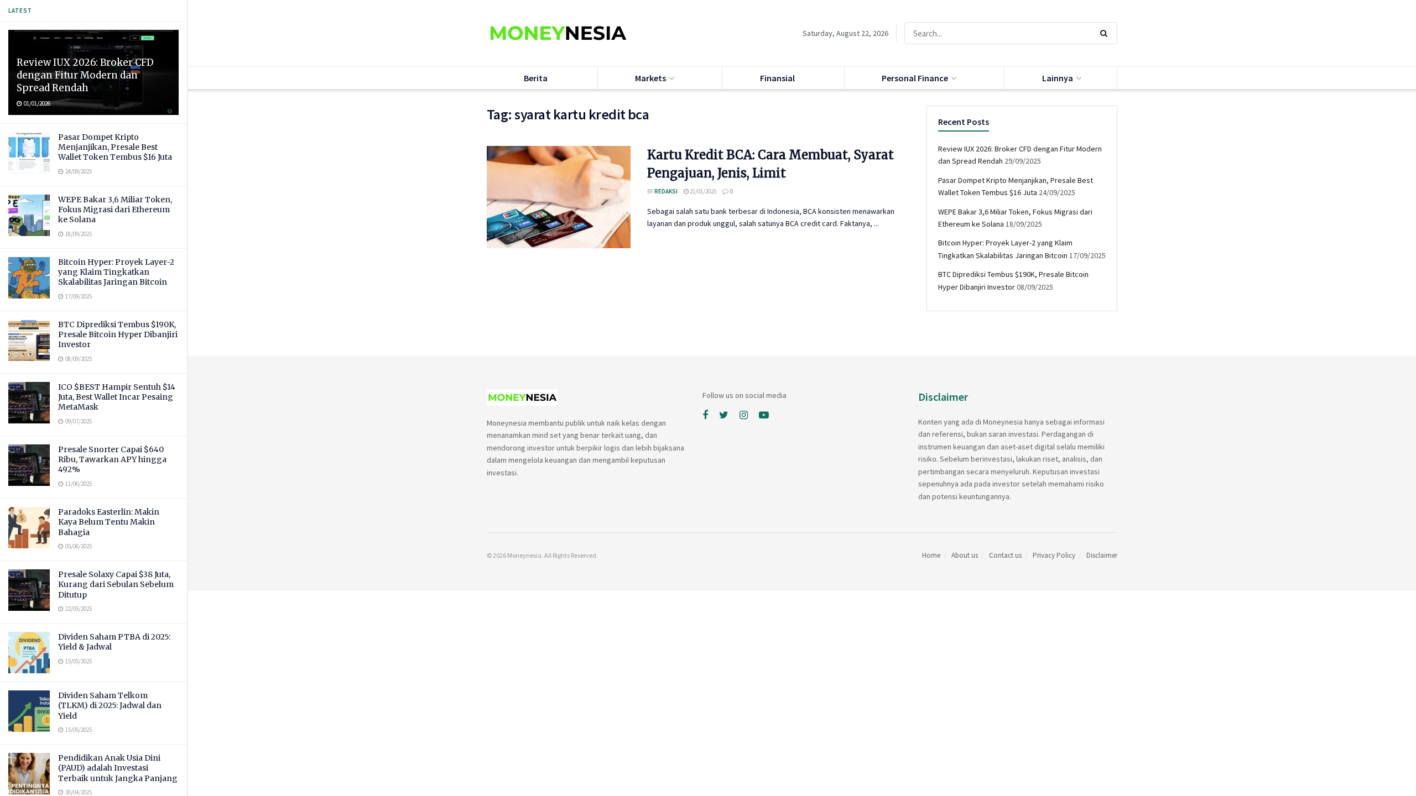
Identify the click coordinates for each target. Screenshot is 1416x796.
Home (931, 555)
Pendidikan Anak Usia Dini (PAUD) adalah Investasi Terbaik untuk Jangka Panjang (118, 768)
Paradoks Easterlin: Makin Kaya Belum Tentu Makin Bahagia (108, 522)
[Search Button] (1106, 33)
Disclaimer (1101, 555)
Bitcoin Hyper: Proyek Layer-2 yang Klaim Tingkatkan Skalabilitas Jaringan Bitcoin (116, 272)
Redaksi (666, 191)
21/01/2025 (702, 191)
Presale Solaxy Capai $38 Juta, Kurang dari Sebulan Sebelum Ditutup (116, 584)
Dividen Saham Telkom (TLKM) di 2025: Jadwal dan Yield (110, 705)
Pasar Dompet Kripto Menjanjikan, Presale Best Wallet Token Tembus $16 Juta (115, 147)
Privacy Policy (1054, 555)
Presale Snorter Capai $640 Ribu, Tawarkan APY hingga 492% (112, 459)
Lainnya (1057, 77)
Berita (536, 77)
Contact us (1005, 555)
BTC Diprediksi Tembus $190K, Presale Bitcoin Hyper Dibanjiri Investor (118, 334)
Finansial (777, 77)
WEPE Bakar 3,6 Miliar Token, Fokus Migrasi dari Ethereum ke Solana (115, 209)
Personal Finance (915, 77)
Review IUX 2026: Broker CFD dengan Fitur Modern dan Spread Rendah (85, 75)
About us (964, 555)
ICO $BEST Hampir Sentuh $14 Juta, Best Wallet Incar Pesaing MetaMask (116, 397)
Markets (650, 77)
